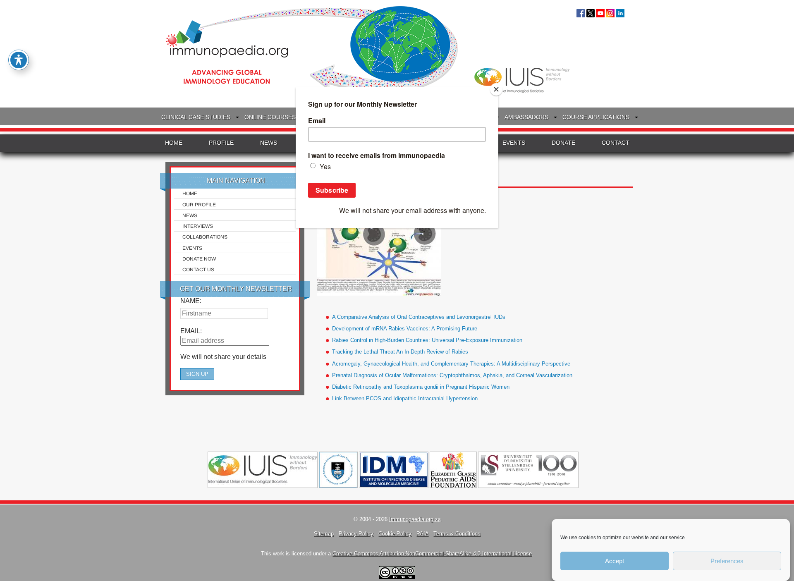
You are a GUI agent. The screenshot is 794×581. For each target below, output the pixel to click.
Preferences (727, 560)
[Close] (496, 89)
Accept (614, 560)
